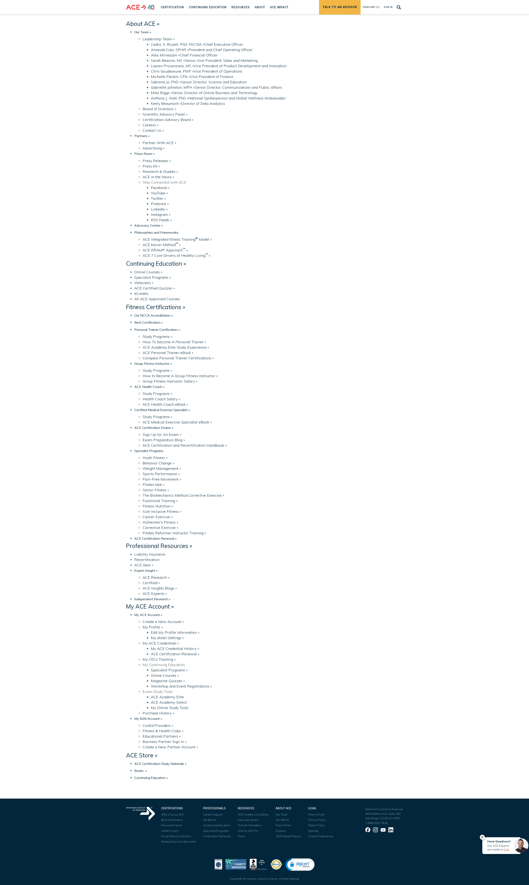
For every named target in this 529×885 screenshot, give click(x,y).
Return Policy (316, 825)
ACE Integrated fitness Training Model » (177, 239)
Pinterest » (160, 203)
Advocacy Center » (148, 225)
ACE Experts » (155, 593)
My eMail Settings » (167, 637)
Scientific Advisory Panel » (165, 114)
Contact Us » (153, 130)
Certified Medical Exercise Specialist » (162, 410)
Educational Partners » (162, 736)
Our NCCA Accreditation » (153, 315)
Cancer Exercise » (158, 516)
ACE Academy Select (169, 702)
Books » (140, 771)
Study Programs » (157, 336)
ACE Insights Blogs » (160, 588)
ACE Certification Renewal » (155, 538)
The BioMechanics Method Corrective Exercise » (183, 495)
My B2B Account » (148, 718)
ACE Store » (141, 755)
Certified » (151, 582)
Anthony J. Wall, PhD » (218, 98)
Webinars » (144, 282)
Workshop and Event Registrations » (181, 686)
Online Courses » (148, 272)
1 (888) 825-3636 (376, 823)
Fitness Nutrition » (158, 506)
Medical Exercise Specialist (178, 841)
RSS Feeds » (161, 220)
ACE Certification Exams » (153, 428)
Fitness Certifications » (155, 307)
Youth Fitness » (155, 457)
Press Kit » (151, 166)
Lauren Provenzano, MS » (218, 65)
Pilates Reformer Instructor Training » (174, 533)
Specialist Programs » (152, 277)
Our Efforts (282, 820)
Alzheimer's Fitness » (160, 522)
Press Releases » (157, 160)
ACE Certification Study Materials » (160, 764)
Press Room (283, 825)
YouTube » (159, 193)
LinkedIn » (159, 209)
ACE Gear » (144, 565)
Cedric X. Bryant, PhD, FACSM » (197, 44)
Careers (281, 830)
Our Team (282, 814)
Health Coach (170, 830)
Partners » (142, 136)
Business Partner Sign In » (165, 741)
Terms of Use (316, 814)
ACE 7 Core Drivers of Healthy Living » (177, 255)
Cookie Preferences (321, 836)
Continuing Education (216, 825)
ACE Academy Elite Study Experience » (176, 347)
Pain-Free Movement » (162, 479)
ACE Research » (156, 577)
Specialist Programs (148, 451)
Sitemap (313, 830)
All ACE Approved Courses (157, 299)
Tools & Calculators (250, 825)
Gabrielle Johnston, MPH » (216, 87)
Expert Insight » (145, 570)
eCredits (141, 293)
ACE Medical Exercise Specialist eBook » (177, 422)
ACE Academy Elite (167, 697)
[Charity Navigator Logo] (235, 864)
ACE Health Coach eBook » (165, 404)
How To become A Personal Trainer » (174, 342)
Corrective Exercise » (160, 527)
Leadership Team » (159, 39)
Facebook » (160, 187)
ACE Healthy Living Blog (253, 814)
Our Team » (142, 32)
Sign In (388, 7)
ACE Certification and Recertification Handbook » (185, 445)
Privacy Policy (317, 820)
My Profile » (153, 627)
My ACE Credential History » (175, 648)
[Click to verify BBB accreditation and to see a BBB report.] (258, 864)
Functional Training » (160, 500)
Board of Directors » (159, 108)
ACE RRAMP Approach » (165, 250)
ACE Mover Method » (162, 244)
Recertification (147, 559)
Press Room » (144, 154)
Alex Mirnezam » (184, 55)
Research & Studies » (160, 171)
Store (241, 836)
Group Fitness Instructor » (153, 363)
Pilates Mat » (153, 484)
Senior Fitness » (156, 490)
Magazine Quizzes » (168, 680)
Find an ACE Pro (248, 830)
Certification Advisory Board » (168, 119)
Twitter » (158, 198)
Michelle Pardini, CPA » (192, 76)
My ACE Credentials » (161, 643)
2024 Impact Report (288, 836)
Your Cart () (371, 7)
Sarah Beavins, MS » (204, 60)
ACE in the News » (158, 177)
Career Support (213, 814)
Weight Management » (162, 468)
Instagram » (160, 214)
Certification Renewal (216, 836)
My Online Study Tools (169, 707)
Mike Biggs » (204, 92)
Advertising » (154, 148)
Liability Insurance (149, 554)
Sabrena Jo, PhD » (199, 82)
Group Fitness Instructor (176, 836)
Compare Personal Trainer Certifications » (178, 358)
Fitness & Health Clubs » (163, 730)
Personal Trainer (171, 825)
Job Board (209, 820)
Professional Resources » (159, 545)
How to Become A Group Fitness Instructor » (180, 375)
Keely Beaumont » (188, 103)
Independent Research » (152, 599)
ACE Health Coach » (149, 387)
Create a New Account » (163, 621)
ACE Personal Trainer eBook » (168, 352)
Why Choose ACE (172, 814)
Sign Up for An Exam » (162, 434)
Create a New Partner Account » (170, 747)
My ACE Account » (150, 606)
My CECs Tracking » (159, 659)
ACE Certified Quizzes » (154, 288)
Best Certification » (148, 322)
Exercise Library (248, 820)
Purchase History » (158, 713)
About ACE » (142, 23)
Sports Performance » (161, 473)
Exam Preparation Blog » (164, 440)
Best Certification (172, 820)
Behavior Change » (158, 463)
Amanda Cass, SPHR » (202, 49)
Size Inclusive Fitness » (162, 511)
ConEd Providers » (158, 725)
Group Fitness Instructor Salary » (170, 381)
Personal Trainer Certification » (157, 330)
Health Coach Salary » (161, 399)
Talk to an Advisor (340, 7)
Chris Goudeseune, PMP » (196, 71)
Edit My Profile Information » (175, 632)
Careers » (150, 125)
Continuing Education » (156, 263)
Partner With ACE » (159, 142)
